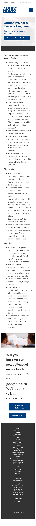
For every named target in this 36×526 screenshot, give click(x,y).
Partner (18, 456)
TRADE (18, 450)
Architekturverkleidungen (18, 436)
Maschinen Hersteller (18, 462)
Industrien (18, 428)
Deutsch (28, 3)
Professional (18, 444)
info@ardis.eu (18, 491)
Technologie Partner (18, 464)
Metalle (18, 432)
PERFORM (18, 447)
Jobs (13, 3)
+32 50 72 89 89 (18, 489)
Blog (18, 466)
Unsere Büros (18, 473)
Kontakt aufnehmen (18, 480)
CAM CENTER (18, 452)
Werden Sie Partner (18, 460)
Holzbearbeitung (18, 430)
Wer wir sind (18, 471)
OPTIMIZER (18, 442)
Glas (18, 437)
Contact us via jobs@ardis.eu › (17, 38)
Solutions (18, 439)
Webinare (18, 478)
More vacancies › (17, 416)
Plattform (18, 454)
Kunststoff (18, 434)
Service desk (18, 476)
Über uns (18, 469)
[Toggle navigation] (31, 10)
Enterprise (18, 445)
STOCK (18, 449)
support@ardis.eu (18, 492)
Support (6, 3)
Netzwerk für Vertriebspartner (18, 459)
